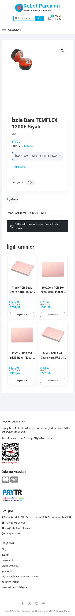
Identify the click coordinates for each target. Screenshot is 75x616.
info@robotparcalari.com (18, 528)
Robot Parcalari (42, 6)
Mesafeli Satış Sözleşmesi (15, 587)
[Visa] (14, 480)
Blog (4, 549)
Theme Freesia (42, 611)
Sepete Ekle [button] (22, 315)
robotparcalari (12, 533)
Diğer (30, 182)
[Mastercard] (5, 480)
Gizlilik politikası (10, 565)
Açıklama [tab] (12, 199)
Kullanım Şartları (10, 582)
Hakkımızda (8, 560)
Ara (39, 18)
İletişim (5, 554)
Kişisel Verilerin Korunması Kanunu (20, 576)
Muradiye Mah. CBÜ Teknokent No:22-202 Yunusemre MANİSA (37, 517)
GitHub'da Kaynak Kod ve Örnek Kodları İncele (37, 226)
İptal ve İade (8, 571)
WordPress (64, 611)
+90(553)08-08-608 (14, 522)
